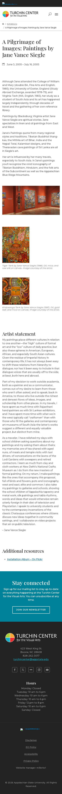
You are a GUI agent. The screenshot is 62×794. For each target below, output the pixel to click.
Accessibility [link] (31, 754)
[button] (56, 14)
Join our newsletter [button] (31, 609)
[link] (9, 3)
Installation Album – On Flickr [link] (25, 559)
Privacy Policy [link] (31, 761)
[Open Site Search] (49, 14)
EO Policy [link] (31, 747)
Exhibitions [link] (12, 24)
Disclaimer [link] (31, 740)
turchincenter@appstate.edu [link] (31, 659)
